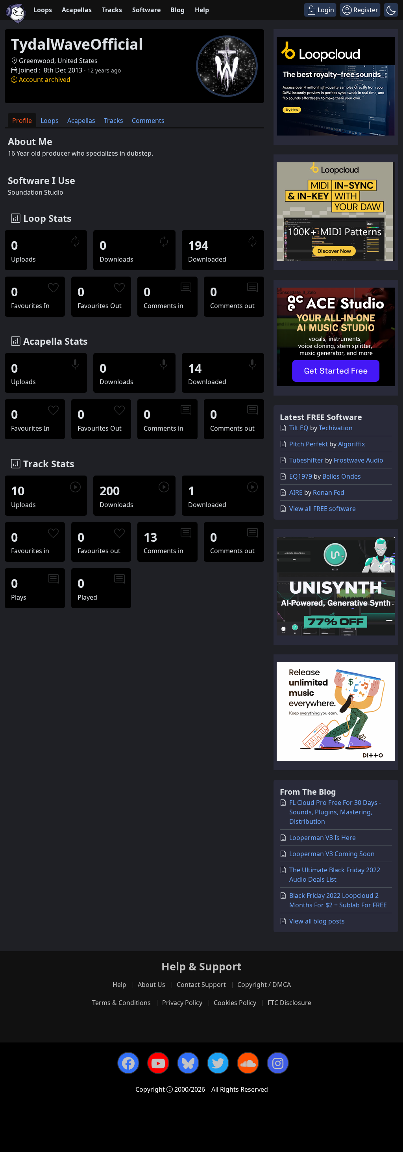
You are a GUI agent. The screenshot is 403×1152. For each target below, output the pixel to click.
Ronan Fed (328, 492)
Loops (42, 10)
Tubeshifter (306, 460)
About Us (151, 984)
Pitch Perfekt (308, 444)
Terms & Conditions (121, 1002)
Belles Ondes (341, 476)
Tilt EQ (299, 428)
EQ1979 (300, 476)
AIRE (296, 492)
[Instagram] (278, 1063)
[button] (391, 10)
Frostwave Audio (358, 460)
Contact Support (201, 984)
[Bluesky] (188, 1063)
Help (202, 10)
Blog (177, 10)
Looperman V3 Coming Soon (332, 853)
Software (146, 10)
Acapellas (77, 10)
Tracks (112, 10)
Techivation (336, 428)
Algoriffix (351, 444)
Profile (22, 120)
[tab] (22, 120)
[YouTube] (158, 1063)
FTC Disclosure (289, 1002)
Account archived (44, 79)
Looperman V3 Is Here (322, 837)
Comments (148, 120)
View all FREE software (322, 508)
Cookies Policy (235, 1002)
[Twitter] (218, 1063)
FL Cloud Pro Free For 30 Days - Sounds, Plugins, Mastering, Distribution (335, 812)
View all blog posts (317, 921)
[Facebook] (128, 1063)
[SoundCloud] (248, 1063)
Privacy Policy (182, 1002)
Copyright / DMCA (264, 984)
